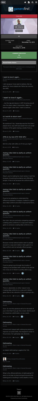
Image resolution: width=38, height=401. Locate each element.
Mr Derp (5, 79)
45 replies (16, 316)
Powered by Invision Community (19, 398)
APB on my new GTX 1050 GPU (14, 137)
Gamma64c (15, 139)
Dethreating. (7, 302)
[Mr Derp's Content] (19, 36)
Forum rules (19, 16)
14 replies (16, 92)
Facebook (19, 393)
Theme (19, 389)
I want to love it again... (11, 77)
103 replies (17, 161)
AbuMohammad (16, 156)
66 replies (16, 147)
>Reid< (14, 303)
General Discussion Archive (23, 99)
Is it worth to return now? (12, 116)
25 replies (16, 131)
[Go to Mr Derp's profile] (4, 359)
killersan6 (14, 118)
